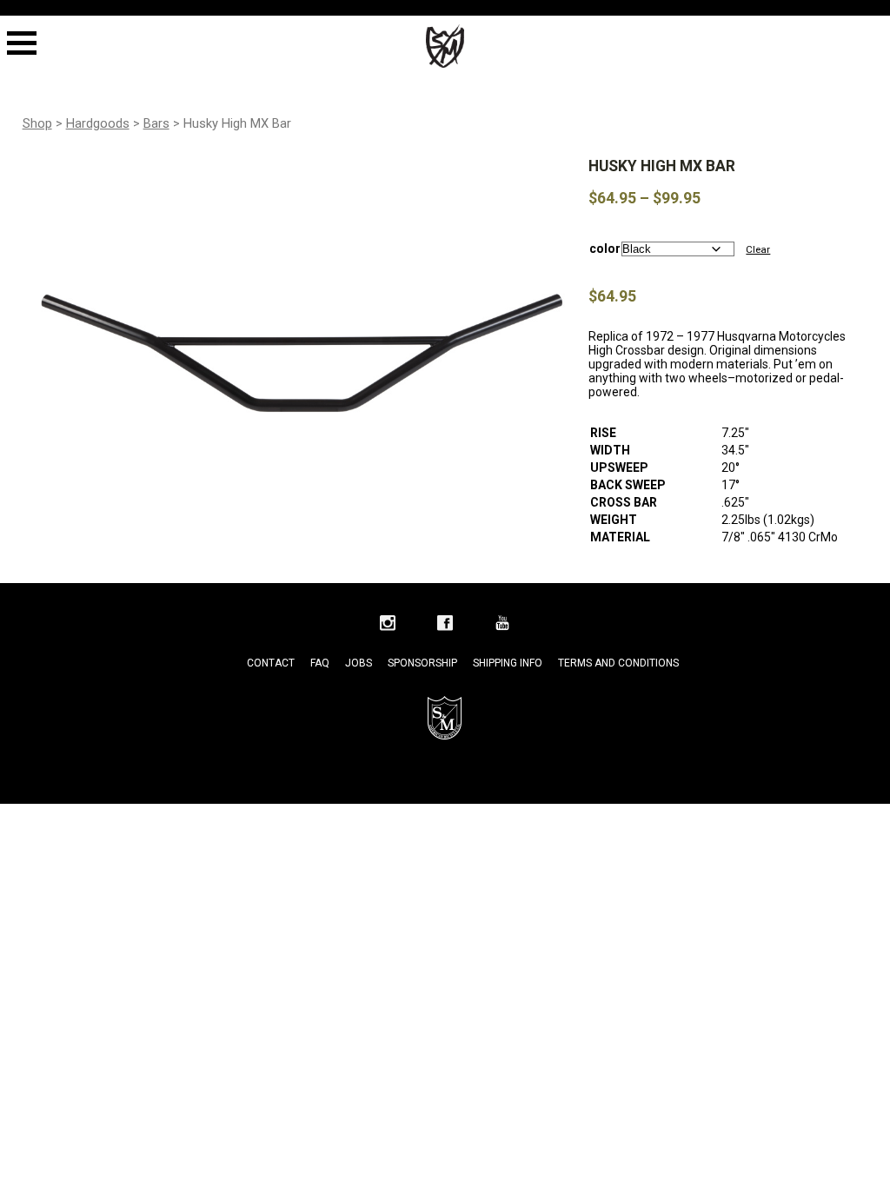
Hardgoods (98, 123)
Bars (156, 123)
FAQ (319, 663)
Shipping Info (507, 663)
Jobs (358, 663)
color (605, 248)
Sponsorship (422, 663)
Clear (758, 249)
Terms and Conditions (618, 663)
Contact (271, 663)
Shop (37, 123)
